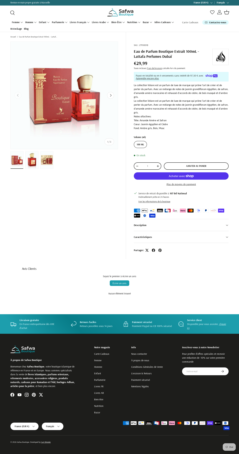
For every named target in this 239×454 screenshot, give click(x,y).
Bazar (146, 22)
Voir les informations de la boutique (154, 201)
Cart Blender (46, 442)
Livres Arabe (99, 22)
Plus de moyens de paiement (181, 184)
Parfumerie (58, 22)
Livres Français (78, 22)
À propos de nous (140, 360)
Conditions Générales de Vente (147, 366)
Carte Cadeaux (190, 22)
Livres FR (99, 386)
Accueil (13, 36)
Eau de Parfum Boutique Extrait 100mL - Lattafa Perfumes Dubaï (38, 36)
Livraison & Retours (141, 373)
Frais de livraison (154, 68)
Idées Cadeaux (162, 22)
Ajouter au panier (196, 166)
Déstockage (15, 28)
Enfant (42, 22)
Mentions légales (140, 386)
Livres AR (99, 392)
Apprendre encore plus (147, 78)
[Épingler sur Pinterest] (160, 250)
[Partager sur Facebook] (153, 250)
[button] (226, 12)
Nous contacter (139, 353)
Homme (29, 22)
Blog (26, 28)
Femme (16, 22)
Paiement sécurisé (140, 379)
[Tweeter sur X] (147, 250)
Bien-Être (116, 22)
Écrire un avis (119, 283)
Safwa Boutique (23, 442)
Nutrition (132, 22)
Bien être (98, 399)
